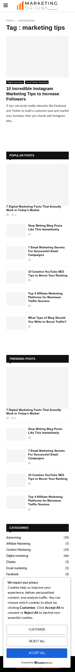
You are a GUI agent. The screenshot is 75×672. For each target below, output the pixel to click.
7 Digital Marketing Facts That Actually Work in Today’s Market (33, 208)
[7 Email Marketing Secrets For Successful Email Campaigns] (16, 252)
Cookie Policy (31, 668)
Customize (37, 629)
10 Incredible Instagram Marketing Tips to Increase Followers (32, 93)
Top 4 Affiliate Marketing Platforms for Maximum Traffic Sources (45, 297)
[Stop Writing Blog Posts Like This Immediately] (16, 230)
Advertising (13, 537)
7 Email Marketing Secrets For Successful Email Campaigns (46, 251)
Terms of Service (50, 668)
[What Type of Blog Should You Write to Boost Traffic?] (16, 323)
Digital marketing (15, 82)
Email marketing (16, 568)
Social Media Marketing (37, 82)
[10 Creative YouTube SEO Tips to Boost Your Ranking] (16, 277)
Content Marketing (18, 549)
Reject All (37, 641)
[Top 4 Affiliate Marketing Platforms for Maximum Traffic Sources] (16, 298)
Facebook (12, 574)
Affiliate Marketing (18, 543)
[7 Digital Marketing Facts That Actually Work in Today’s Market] (37, 184)
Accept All (37, 653)
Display (11, 562)
